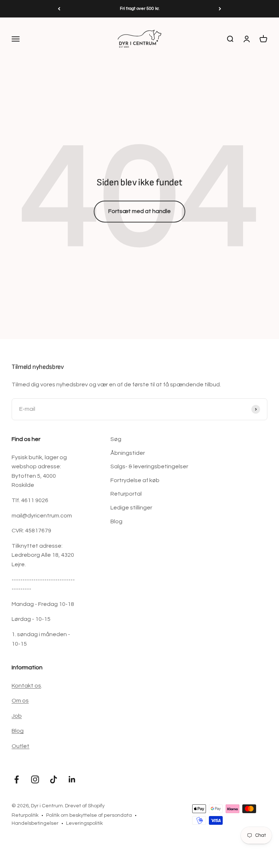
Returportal (126, 494)
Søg (115, 439)
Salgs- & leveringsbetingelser (149, 466)
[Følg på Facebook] (16, 779)
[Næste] (220, 8)
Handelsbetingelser (35, 823)
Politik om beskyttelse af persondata (89, 815)
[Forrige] (59, 8)
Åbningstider (127, 453)
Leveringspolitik (84, 823)
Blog (116, 521)
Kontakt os (26, 686)
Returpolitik (25, 815)
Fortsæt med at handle (139, 211)
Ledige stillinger (131, 508)
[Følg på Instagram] (35, 779)
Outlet (20, 746)
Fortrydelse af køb (134, 480)
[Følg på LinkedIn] (72, 779)
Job (17, 716)
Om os (20, 701)
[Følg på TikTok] (53, 779)
